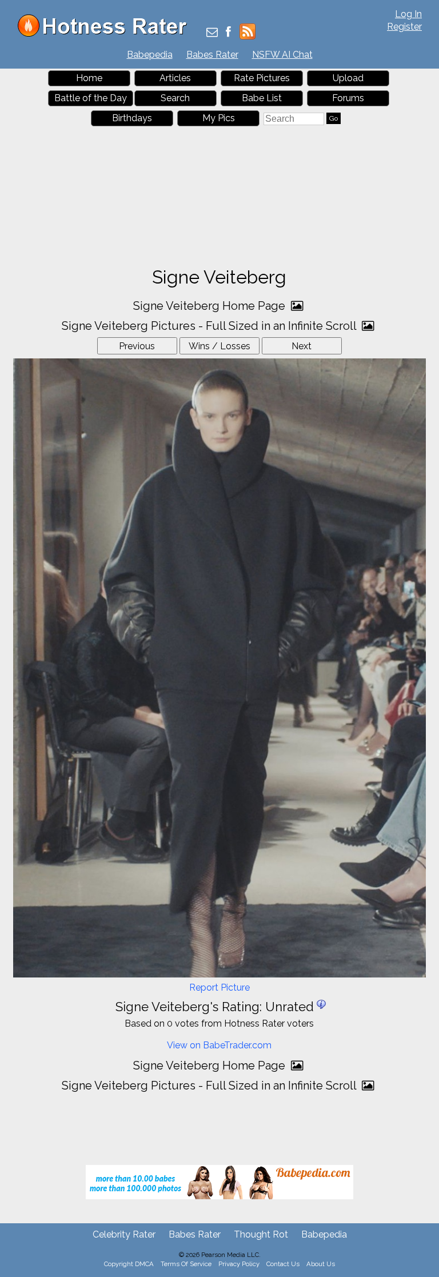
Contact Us (283, 1264)
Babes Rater (212, 54)
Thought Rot (261, 1234)
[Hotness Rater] (106, 34)
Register (404, 26)
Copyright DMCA (129, 1264)
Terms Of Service (186, 1264)
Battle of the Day (90, 98)
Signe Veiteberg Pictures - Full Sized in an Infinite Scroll (210, 326)
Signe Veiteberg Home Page (210, 306)
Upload (348, 78)
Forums (348, 98)
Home (89, 78)
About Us (320, 1264)
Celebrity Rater (124, 1234)
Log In (408, 14)
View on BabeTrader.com (219, 1045)
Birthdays (132, 118)
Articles (175, 78)
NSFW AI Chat (282, 54)
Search (175, 98)
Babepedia (150, 54)
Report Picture (219, 987)
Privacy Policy (239, 1264)
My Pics (218, 118)
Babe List (262, 98)
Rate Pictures (262, 78)
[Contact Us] (212, 32)
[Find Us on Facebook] (228, 32)
